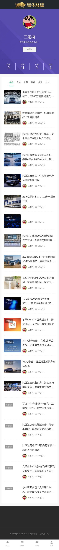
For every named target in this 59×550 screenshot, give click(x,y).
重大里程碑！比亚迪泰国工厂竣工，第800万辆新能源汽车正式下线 (38, 96)
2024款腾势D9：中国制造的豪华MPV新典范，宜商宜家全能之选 (38, 261)
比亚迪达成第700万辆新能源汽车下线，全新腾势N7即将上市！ (38, 240)
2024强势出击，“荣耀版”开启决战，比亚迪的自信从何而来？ (38, 345)
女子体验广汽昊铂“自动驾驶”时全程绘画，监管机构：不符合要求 (38, 471)
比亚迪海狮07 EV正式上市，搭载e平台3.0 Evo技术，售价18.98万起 (38, 159)
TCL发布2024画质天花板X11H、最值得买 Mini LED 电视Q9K (38, 303)
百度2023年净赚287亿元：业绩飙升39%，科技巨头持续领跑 (38, 408)
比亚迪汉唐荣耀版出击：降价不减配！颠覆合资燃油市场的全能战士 (38, 429)
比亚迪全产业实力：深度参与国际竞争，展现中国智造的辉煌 (38, 387)
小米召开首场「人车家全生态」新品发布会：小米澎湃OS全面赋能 (38, 492)
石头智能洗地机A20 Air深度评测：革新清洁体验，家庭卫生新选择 (38, 282)
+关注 (29, 49)
